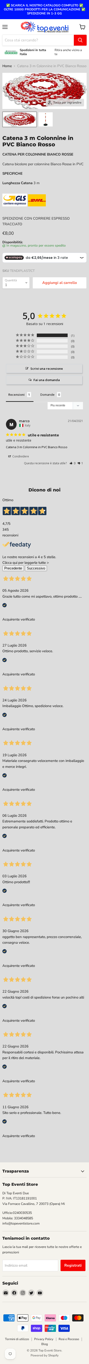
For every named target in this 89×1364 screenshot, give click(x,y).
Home (7, 66)
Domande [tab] (47, 394)
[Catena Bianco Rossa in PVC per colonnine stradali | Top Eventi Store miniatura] (20, 119)
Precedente (13, 568)
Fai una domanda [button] (46, 380)
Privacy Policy (43, 1339)
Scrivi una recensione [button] (46, 368)
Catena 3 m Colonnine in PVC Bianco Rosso (36, 447)
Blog (44, 1344)
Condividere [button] (20, 456)
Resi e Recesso (69, 1339)
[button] (72, 463)
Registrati (73, 1265)
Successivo (36, 568)
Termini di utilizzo (17, 1339)
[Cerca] (80, 40)
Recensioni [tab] (16, 394)
